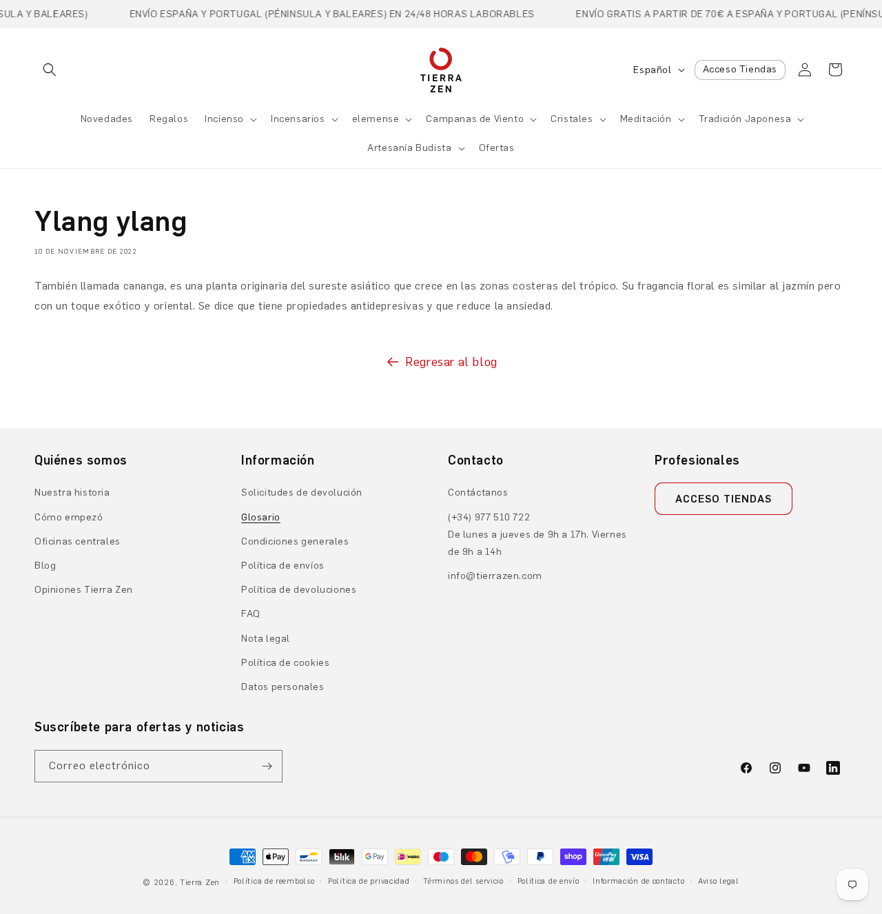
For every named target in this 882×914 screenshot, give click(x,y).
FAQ (250, 614)
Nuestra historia (72, 492)
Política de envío (548, 881)
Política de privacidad (368, 881)
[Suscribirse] (267, 766)
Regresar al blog (451, 361)
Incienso (224, 119)
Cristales (572, 119)
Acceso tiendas (723, 499)
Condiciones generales (295, 541)
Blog (45, 565)
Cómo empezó (68, 517)
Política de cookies (285, 663)
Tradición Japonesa (745, 119)
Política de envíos (283, 565)
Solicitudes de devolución (301, 492)
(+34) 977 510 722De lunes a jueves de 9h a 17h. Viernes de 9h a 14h (537, 534)
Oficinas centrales (77, 541)
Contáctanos (478, 492)
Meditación (646, 119)
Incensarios (298, 119)
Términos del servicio (463, 881)
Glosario (260, 517)
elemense (376, 119)
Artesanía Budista (409, 148)
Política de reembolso (274, 881)
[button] (49, 69)
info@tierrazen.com (495, 576)
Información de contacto (638, 881)
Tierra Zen (200, 882)
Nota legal (265, 638)
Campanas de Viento (475, 119)
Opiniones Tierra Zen (83, 590)
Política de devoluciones (298, 590)
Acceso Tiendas (740, 69)
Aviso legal (718, 881)
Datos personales (283, 687)
